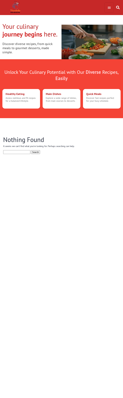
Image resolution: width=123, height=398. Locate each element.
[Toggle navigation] (109, 7)
